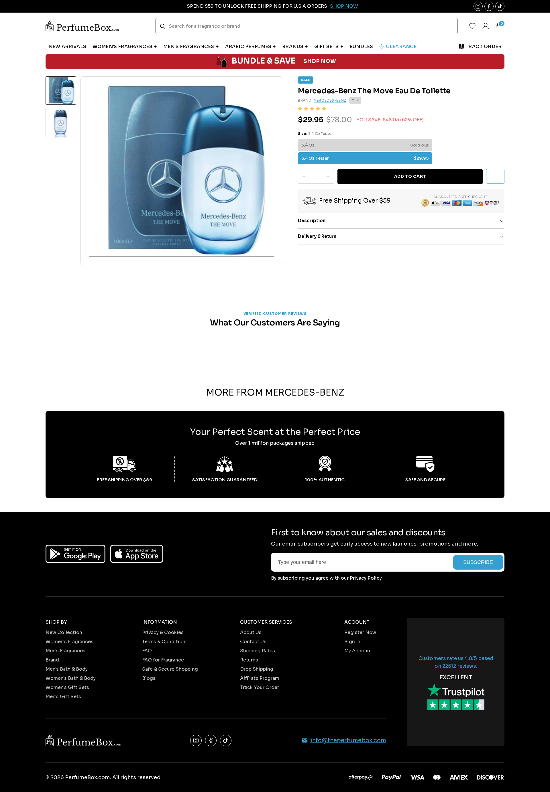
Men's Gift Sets (63, 697)
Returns (249, 660)
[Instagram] (196, 740)
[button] (312, 108)
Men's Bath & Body (67, 669)
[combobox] (306, 26)
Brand (52, 660)
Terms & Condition (163, 642)
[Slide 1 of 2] (61, 90)
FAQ (147, 651)
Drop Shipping (256, 669)
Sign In (352, 642)
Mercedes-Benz (330, 100)
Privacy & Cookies (163, 632)
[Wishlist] (472, 26)
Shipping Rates (257, 651)
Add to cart (410, 176)
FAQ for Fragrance (163, 660)
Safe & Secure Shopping (170, 669)
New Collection (64, 632)
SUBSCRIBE (478, 562)
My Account (358, 651)
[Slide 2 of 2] (61, 122)
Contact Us (253, 642)
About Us (251, 632)
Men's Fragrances (65, 651)
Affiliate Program (259, 678)
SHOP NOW (319, 61)
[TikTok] (225, 740)
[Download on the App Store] (136, 554)
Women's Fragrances (69, 642)
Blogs (149, 678)
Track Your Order (259, 687)
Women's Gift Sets (67, 687)
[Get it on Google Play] (75, 554)
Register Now (360, 632)
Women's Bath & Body (71, 678)
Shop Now (344, 6)
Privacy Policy (366, 578)
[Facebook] (211, 740)
